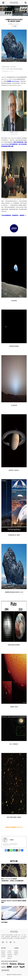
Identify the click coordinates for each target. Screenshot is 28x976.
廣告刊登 (9, 958)
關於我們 (3, 951)
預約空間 (3, 956)
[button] (26, 3)
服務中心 (16, 954)
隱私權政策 (9, 954)
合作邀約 (9, 951)
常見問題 (3, 954)
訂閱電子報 (9, 956)
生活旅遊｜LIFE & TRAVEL (13, 24)
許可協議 (9, 952)
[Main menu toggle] (3, 3)
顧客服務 (16, 952)
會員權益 (16, 951)
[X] (8, 850)
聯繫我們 (3, 952)
